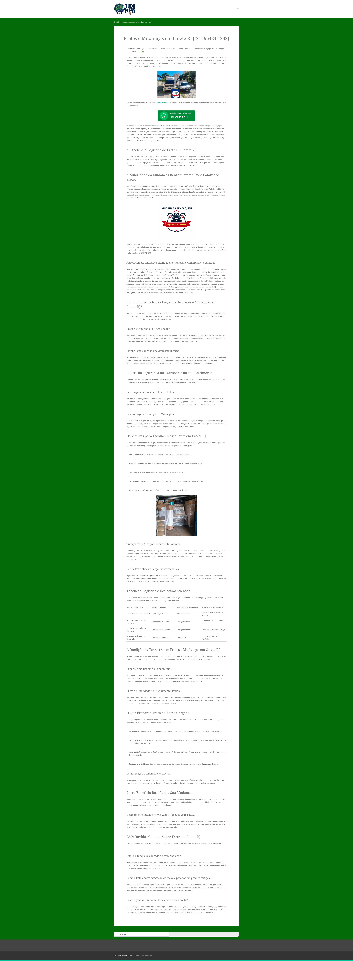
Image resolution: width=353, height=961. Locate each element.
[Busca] (236, 6)
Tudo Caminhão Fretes (121, 955)
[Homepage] (125, 9)
